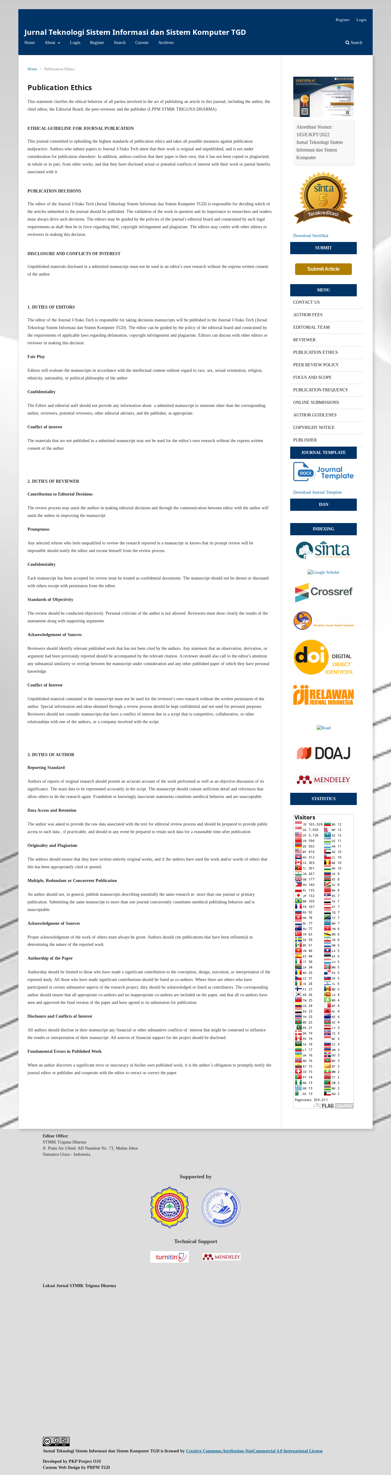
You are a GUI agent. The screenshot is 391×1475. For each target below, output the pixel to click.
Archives (166, 42)
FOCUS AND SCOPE (312, 377)
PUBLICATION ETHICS (315, 352)
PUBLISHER (305, 440)
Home (29, 42)
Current (141, 42)
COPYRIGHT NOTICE (314, 427)
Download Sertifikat (310, 235)
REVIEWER (304, 340)
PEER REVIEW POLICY (316, 365)
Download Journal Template (317, 492)
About (51, 42)
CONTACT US (306, 302)
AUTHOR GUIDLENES (315, 415)
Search (120, 42)
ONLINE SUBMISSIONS (316, 402)
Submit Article (323, 269)
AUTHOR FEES (308, 315)
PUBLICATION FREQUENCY (320, 390)
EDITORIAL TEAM (311, 327)
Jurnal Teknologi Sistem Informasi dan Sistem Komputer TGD (135, 32)
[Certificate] (323, 115)
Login (75, 42)
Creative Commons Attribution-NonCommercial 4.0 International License (254, 1451)
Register (97, 42)
